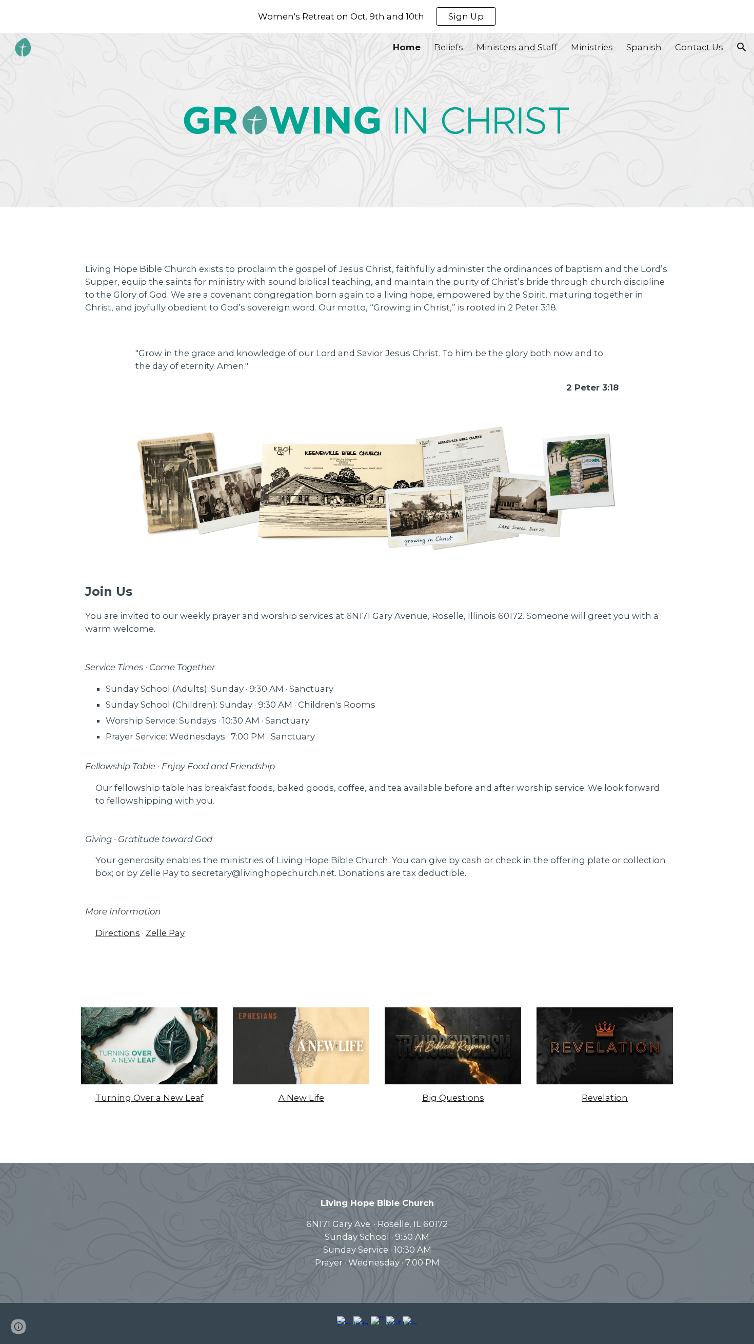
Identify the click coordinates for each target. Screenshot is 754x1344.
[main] (377, 288)
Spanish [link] (644, 47)
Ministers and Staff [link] (517, 47)
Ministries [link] (592, 47)
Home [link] (407, 47)
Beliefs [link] (448, 47)
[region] (377, 16)
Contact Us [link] (699, 47)
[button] (741, 47)
